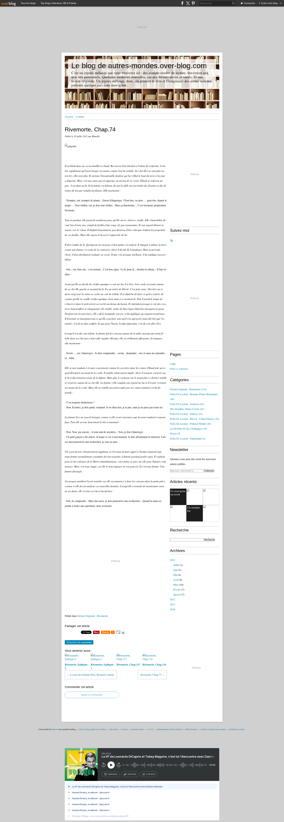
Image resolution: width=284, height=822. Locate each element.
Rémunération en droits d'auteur (169, 729)
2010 (172, 609)
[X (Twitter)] (188, 3)
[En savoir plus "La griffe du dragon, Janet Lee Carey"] (211, 497)
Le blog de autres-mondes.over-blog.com (139, 65)
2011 (172, 604)
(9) (175, 433)
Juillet (176, 565)
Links (173, 363)
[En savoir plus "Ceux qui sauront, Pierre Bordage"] (194, 497)
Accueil (69, 116)
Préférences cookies (237, 729)
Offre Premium (191, 729)
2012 (172, 599)
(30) (194, 418)
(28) (190, 423)
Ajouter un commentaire (92, 695)
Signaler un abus (138, 729)
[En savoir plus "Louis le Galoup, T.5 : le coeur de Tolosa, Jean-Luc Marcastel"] (211, 513)
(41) (186, 414)
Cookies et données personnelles (213, 729)
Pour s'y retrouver (179, 368)
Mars (175, 584)
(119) (188, 389)
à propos (150, 774)
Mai (175, 574)
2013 (172, 560)
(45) (187, 404)
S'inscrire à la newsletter (79, 642)
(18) (188, 428)
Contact (80, 116)
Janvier (177, 594)
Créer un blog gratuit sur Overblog (92, 729)
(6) (187, 438)
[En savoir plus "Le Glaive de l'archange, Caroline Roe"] (178, 513)
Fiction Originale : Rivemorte (92, 616)
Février (177, 589)
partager (132, 774)
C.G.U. (151, 729)
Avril (175, 579)
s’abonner (113, 774)
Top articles (113, 729)
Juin (175, 570)
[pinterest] (193, 3)
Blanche (54, 729)
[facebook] (182, 3)
